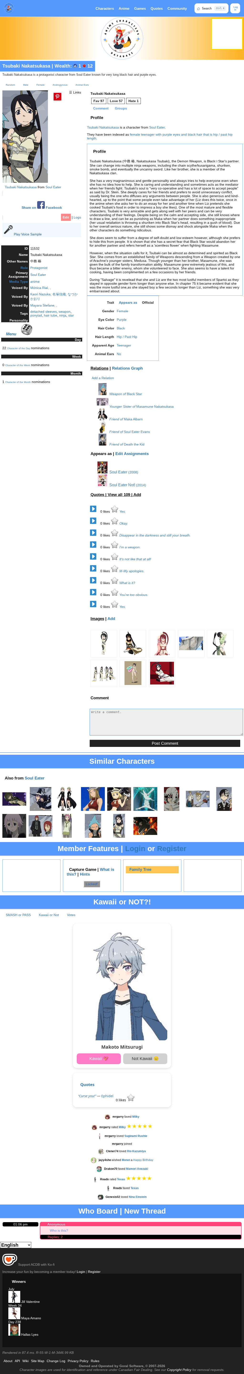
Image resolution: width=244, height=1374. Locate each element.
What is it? (127, 583)
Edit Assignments (132, 453)
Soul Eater (53, 187)
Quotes (157, 8)
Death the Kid (134, 444)
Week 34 (15, 1305)
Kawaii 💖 (98, 1058)
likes (105, 511)
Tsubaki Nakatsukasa (26, 66)
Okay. (123, 523)
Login (135, 848)
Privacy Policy (78, 1361)
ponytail (36, 315)
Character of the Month (18, 382)
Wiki (25, 1361)
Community (177, 8)
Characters (105, 8)
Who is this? (59, 1230)
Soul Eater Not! (121, 485)
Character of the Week (17, 365)
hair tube (50, 315)
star (71, 315)
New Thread (145, 1211)
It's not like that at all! (135, 559)
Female (40, 85)
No (119, 354)
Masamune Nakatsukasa (155, 406)
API (17, 1361)
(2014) (141, 485)
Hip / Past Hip (127, 337)
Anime (124, 8)
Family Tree (140, 869)
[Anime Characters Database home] (9, 8)
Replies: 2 (55, 1237)
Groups (121, 108)
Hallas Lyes (29, 1334)
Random (10, 85)
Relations (99, 368)
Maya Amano (30, 1318)
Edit (66, 217)
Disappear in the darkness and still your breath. (155, 535)
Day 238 (14, 1322)
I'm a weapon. (130, 547)
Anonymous (56, 1224)
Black (121, 328)
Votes (71, 915)
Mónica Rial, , (40, 288)
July (11, 1289)
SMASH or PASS (18, 915)
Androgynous (60, 85)
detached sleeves (43, 311)
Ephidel (107, 1096)
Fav (98, 101)
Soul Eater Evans (137, 432)
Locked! (92, 884)
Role (24, 268)
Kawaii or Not (49, 915)
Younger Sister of (122, 406)
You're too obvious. (133, 595)
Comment (101, 108)
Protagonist (38, 268)
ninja (62, 315)
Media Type (18, 281)
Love (116, 101)
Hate (133, 101)
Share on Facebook (42, 207)
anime (35, 281)
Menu (11, 334)
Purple (122, 320)
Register (171, 848)
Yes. (122, 511)
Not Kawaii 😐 (145, 1058)
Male (25, 85)
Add (137, 494)
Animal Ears (82, 85)
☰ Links (75, 92)
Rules (95, 1361)
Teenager (124, 345)
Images (97, 618)
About (8, 1361)
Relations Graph (127, 368)
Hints (85, 874)
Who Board (98, 1211)
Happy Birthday (143, 1160)
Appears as (128, 302)
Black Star (134, 394)
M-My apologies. (131, 571)
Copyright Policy (179, 1370)
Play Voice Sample (28, 234)
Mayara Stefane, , (43, 305)
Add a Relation (103, 378)
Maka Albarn (133, 419)
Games (140, 8)
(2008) (133, 472)
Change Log (56, 1361)
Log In (235, 8)
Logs (77, 217)
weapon (65, 311)
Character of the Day (18, 348)
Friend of (116, 419)
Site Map (37, 1361)
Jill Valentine (30, 1302)
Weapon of (117, 394)
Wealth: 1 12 (74, 66)
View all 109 (119, 494)
